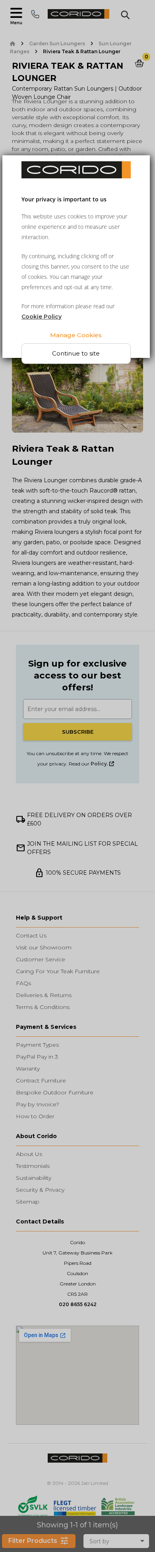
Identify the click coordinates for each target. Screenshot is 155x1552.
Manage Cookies (76, 334)
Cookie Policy (41, 316)
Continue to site (76, 353)
